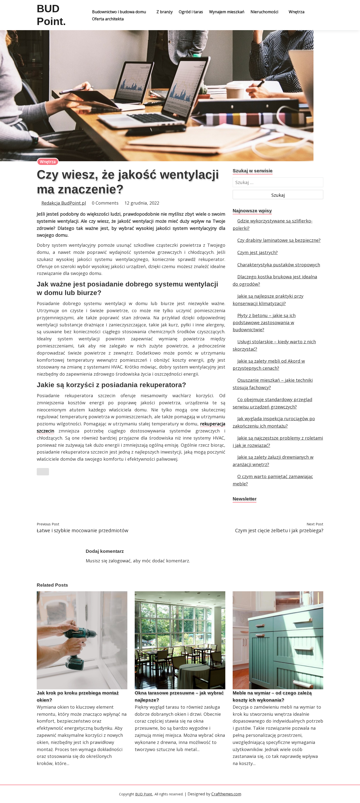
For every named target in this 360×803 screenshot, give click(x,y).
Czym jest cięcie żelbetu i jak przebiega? (279, 530)
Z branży (164, 11)
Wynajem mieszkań (226, 11)
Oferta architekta (108, 19)
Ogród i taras (191, 11)
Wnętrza (296, 11)
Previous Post (48, 523)
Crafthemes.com (226, 794)
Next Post (315, 523)
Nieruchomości (264, 11)
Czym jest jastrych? (257, 252)
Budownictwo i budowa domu (119, 11)
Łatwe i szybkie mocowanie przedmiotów (82, 530)
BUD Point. (144, 794)
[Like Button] (43, 471)
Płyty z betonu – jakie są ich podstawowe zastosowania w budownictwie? (264, 322)
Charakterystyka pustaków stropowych (278, 265)
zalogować (119, 561)
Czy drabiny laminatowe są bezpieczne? (279, 240)
